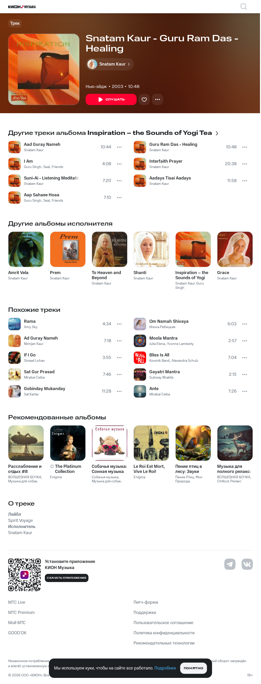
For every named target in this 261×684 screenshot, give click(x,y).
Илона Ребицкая (162, 327)
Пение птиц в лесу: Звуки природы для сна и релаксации (193, 469)
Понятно (193, 668)
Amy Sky (30, 327)
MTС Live (16, 602)
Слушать (115, 99)
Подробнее (165, 668)
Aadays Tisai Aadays (170, 178)
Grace (223, 272)
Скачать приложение (66, 578)
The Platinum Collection (68, 469)
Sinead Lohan (34, 360)
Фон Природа (188, 479)
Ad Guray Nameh (41, 338)
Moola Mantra (163, 338)
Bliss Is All (159, 355)
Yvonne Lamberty (180, 343)
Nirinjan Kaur (34, 343)
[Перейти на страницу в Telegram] (230, 564)
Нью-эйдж (96, 87)
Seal (46, 167)
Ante (154, 389)
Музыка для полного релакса (234, 469)
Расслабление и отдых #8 (25, 469)
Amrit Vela (18, 272)
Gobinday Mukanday (44, 389)
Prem (55, 272)
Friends (57, 167)
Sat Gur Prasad (39, 372)
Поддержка (145, 613)
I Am (28, 161)
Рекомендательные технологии (164, 643)
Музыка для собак (22, 481)
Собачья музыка (105, 477)
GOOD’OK (17, 633)
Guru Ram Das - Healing (173, 144)
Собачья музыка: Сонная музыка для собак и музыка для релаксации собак (109, 469)
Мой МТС (17, 623)
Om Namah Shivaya (169, 321)
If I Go (30, 355)
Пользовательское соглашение (163, 623)
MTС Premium (21, 613)
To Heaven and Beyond (106, 275)
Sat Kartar (31, 394)
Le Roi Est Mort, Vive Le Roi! (149, 469)
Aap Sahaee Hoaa (41, 195)
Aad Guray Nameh (42, 144)
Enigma (56, 477)
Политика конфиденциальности (164, 633)
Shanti (140, 272)
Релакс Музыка (229, 483)
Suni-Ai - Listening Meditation (51, 178)
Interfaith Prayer (165, 161)
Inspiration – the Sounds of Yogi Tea (191, 275)
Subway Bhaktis (161, 377)
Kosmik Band (159, 360)
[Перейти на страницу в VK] (247, 564)
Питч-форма (146, 602)
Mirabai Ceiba (34, 377)
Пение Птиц (184, 477)
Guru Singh (32, 167)
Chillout (223, 481)
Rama (30, 321)
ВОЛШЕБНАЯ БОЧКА (24, 477)
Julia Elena (157, 343)
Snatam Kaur (34, 150)
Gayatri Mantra (164, 372)
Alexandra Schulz (185, 360)
